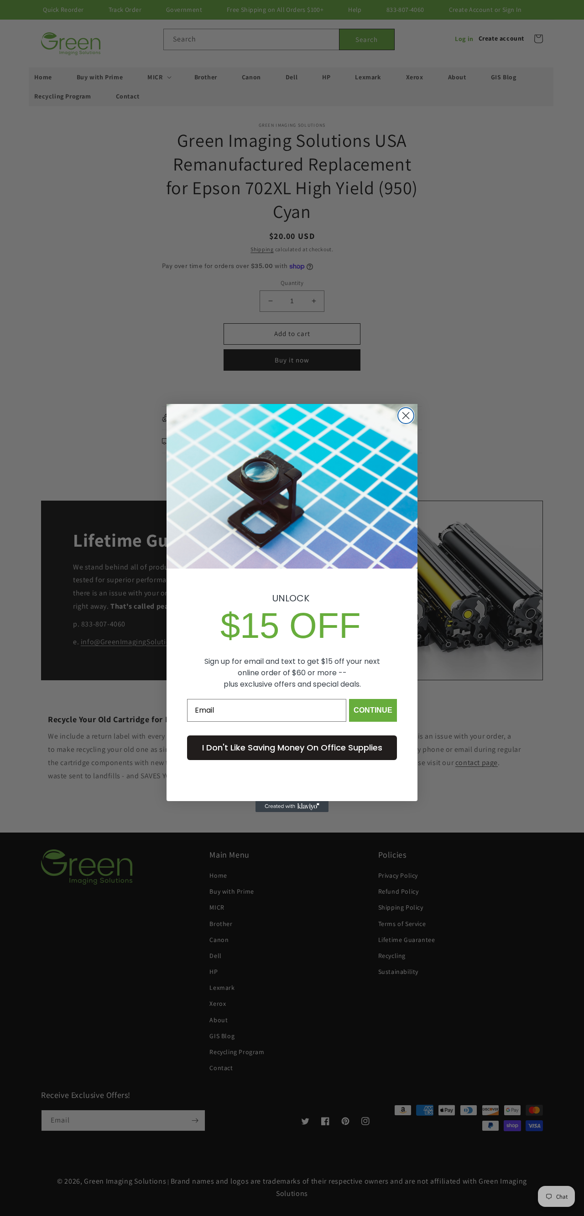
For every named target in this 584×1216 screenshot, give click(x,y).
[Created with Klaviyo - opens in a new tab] (292, 806)
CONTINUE (373, 710)
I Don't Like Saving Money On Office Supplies (292, 747)
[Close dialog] (406, 416)
